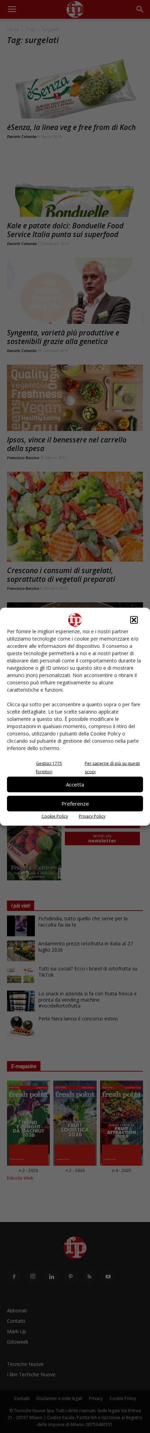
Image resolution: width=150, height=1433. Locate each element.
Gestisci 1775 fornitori (49, 767)
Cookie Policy (55, 816)
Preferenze (75, 803)
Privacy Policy (92, 816)
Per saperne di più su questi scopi (112, 767)
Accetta (75, 784)
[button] (133, 619)
